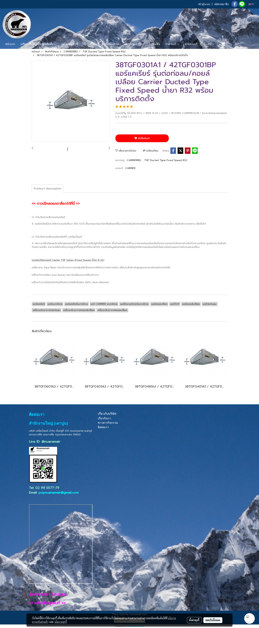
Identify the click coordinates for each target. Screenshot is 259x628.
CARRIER (130, 168)
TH (252, 4)
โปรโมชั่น (154, 44)
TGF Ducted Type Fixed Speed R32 (165, 160)
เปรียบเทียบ (151, 151)
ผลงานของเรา (132, 44)
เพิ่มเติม (207, 44)
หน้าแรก (10, 44)
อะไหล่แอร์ (68, 44)
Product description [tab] (47, 188)
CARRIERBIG (134, 160)
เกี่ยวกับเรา (104, 418)
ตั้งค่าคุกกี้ (194, 620)
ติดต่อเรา (103, 427)
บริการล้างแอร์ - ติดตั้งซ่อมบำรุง (100, 44)
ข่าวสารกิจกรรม (108, 422)
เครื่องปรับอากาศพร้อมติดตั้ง (37, 44)
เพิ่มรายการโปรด (127, 151)
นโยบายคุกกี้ (60, 621)
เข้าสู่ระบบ (204, 4)
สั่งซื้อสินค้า (143, 138)
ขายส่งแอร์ (191, 44)
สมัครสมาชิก (221, 4)
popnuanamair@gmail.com (59, 492)
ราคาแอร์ (171, 44)
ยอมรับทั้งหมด (212, 620)
